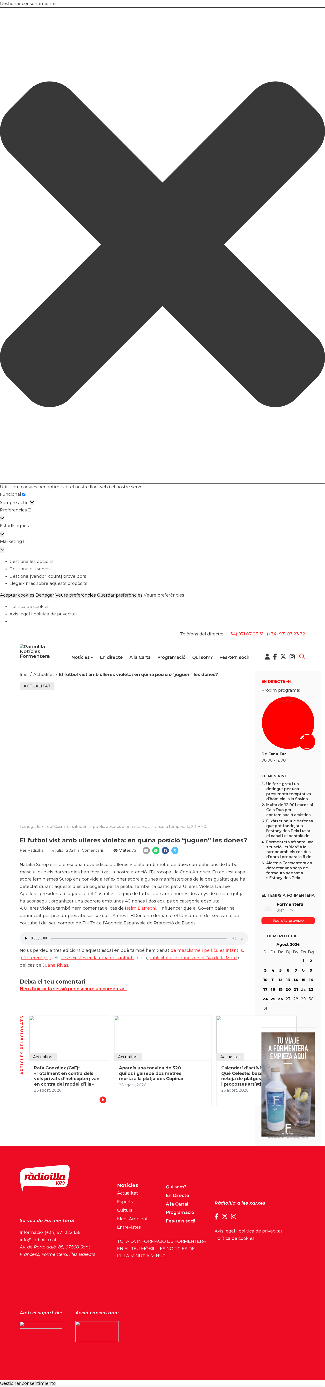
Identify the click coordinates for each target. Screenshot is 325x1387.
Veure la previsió (288, 920)
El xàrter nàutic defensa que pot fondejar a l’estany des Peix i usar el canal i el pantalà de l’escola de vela (289, 831)
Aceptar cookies (17, 595)
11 (273, 980)
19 (280, 989)
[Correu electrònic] (146, 850)
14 (296, 980)
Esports (125, 1201)
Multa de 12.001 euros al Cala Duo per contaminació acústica (289, 810)
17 (265, 989)
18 (273, 989)
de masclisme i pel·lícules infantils (207, 950)
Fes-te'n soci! (234, 657)
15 (303, 980)
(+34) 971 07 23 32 (286, 634)
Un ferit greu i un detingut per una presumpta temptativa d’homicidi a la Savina (288, 791)
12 (280, 980)
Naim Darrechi (140, 908)
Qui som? (202, 657)
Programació (171, 657)
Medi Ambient (132, 1219)
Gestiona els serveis (31, 569)
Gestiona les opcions (32, 561)
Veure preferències (75, 595)
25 (273, 999)
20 (288, 989)
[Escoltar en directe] (307, 742)
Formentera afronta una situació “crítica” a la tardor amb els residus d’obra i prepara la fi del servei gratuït (290, 852)
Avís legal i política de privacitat (43, 614)
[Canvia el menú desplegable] (92, 657)
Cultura (125, 1210)
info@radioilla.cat (38, 1240)
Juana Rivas (54, 965)
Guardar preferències (120, 595)
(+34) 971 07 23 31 (244, 634)
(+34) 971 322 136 (62, 1232)
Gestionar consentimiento (28, 1383)
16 (311, 980)
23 (311, 989)
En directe (111, 657)
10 (265, 980)
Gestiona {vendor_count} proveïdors (48, 576)
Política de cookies (29, 606)
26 (280, 999)
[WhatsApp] (155, 850)
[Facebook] (165, 850)
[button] (162, 245)
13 (288, 980)
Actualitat (43, 674)
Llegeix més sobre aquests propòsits (48, 583)
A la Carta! (177, 1204)
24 (265, 999)
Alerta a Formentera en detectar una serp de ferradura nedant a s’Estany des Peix (289, 870)
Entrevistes (129, 1227)
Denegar (44, 595)
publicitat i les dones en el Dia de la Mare (192, 957)
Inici (24, 674)
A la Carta (140, 657)
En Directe (177, 1195)
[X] (174, 850)
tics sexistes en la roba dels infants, (98, 957)
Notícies (80, 657)
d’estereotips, (36, 957)
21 (296, 989)
